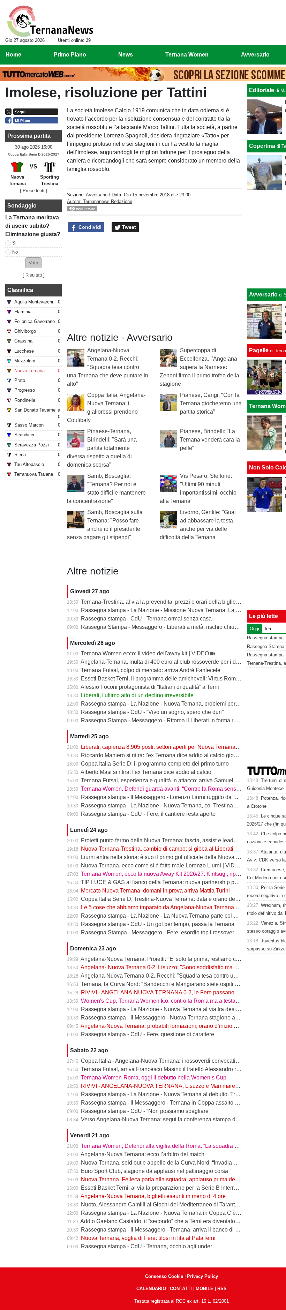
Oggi (254, 628)
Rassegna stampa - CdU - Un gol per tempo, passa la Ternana (157, 924)
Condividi (89, 227)
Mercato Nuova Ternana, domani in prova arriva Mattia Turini (155, 891)
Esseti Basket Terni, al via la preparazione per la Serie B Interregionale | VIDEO (179, 1188)
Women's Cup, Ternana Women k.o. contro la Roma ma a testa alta (163, 1001)
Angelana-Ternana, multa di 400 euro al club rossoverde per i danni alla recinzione (182, 662)
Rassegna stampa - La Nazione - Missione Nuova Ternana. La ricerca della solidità (183, 610)
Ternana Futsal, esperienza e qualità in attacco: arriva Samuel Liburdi (166, 780)
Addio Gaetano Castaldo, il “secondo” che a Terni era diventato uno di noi (170, 1221)
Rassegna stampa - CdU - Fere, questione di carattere (147, 1034)
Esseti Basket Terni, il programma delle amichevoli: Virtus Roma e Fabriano (174, 679)
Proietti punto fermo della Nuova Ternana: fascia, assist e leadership (165, 840)
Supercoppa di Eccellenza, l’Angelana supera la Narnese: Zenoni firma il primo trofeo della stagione (199, 367)
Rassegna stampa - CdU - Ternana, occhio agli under (146, 1246)
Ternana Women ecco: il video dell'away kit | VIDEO (145, 653)
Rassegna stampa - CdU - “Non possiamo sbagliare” (145, 1111)
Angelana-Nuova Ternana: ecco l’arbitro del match (142, 1154)
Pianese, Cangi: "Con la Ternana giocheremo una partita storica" (211, 403)
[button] (33, 262)
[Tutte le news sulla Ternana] (50, 21)
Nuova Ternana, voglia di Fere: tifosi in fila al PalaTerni (148, 1238)
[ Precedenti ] (33, 190)
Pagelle (259, 350)
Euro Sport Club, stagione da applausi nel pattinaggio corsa (154, 1171)
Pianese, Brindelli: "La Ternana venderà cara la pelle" (210, 439)
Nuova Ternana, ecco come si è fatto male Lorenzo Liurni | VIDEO (162, 865)
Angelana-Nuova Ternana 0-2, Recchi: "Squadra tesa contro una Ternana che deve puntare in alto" (107, 367)
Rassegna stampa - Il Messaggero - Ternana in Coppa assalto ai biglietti (169, 1103)
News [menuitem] (125, 55)
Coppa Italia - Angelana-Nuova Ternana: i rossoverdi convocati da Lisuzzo (172, 1061)
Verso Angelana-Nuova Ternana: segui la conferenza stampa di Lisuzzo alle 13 (178, 1119)
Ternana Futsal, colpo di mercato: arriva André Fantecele (150, 670)
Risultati (33, 275)
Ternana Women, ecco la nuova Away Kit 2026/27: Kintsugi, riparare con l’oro (176, 874)
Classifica (20, 290)
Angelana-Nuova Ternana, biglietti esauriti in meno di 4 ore (153, 1196)
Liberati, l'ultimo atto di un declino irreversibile (137, 695)
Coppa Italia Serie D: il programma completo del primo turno (155, 764)
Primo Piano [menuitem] (70, 55)
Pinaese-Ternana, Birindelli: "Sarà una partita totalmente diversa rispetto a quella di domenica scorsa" (102, 448)
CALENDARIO (151, 1288)
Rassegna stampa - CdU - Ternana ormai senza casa (146, 619)
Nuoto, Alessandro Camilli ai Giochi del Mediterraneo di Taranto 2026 (166, 1204)
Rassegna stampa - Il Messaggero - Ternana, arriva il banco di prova (165, 1230)
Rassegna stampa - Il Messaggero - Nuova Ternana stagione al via (163, 1018)
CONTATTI (181, 1288)
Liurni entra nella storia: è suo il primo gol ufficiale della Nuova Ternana (168, 857)
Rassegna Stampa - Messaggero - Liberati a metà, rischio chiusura (163, 627)
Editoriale (261, 90)
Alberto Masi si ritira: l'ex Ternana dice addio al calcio (146, 772)
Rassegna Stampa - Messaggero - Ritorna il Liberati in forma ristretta (165, 720)
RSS (222, 1288)
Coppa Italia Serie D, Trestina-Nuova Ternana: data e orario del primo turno (173, 899)
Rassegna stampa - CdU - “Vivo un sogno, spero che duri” (152, 712)
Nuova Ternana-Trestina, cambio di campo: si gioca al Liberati (157, 849)
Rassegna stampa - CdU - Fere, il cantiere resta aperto (148, 814)
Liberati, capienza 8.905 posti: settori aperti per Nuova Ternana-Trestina (169, 747)
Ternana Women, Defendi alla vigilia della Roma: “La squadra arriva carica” (173, 1146)
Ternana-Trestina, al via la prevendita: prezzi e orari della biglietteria (164, 602)
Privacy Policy (202, 1276)
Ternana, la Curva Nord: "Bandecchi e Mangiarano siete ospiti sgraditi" (168, 984)
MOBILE (204, 1288)
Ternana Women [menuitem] (187, 55)
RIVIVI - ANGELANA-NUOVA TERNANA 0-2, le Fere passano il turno (167, 992)
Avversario (96, 194)
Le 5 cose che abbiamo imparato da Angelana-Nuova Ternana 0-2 (162, 907)
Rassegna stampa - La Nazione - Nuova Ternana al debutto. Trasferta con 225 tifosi (183, 1094)
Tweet (128, 227)
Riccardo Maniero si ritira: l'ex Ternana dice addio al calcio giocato (162, 755)
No (15, 252)
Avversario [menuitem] (255, 55)
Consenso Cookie (164, 1276)
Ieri (268, 628)
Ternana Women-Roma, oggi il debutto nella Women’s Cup (153, 1078)
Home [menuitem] (13, 55)
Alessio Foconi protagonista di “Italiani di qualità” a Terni (150, 687)
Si (14, 243)
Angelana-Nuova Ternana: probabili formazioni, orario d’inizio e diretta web (173, 1026)
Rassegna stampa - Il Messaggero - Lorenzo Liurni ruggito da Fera (162, 797)
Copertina (262, 146)
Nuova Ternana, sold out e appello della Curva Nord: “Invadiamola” (163, 1163)
